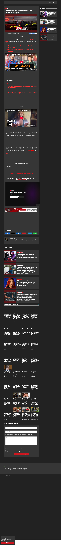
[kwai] (53, 2)
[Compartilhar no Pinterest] (24, 233)
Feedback (33, 470)
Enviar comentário (21, 454)
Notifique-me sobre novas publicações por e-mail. (17, 451)
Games (25, 2)
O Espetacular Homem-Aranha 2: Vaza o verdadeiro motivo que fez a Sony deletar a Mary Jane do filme (27, 283)
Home (16, 2)
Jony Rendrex (12, 238)
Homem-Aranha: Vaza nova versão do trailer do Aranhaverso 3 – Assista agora (27, 256)
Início (7, 8)
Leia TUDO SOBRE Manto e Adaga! (21, 173)
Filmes (18, 2)
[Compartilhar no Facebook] (7, 233)
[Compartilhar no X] (13, 233)
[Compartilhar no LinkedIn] (18, 233)
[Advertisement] (21, 221)
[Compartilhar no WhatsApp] (35, 233)
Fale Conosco (31, 2)
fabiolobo (55, 475)
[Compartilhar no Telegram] (30, 233)
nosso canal (22, 179)
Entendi (7, 542)
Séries (22, 2)
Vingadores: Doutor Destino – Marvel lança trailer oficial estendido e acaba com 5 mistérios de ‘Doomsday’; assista (27, 297)
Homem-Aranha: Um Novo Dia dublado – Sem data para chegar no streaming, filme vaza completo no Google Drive (27, 269)
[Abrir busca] (55, 2)
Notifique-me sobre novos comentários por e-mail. (17, 448)
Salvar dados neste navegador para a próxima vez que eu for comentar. (19, 434)
